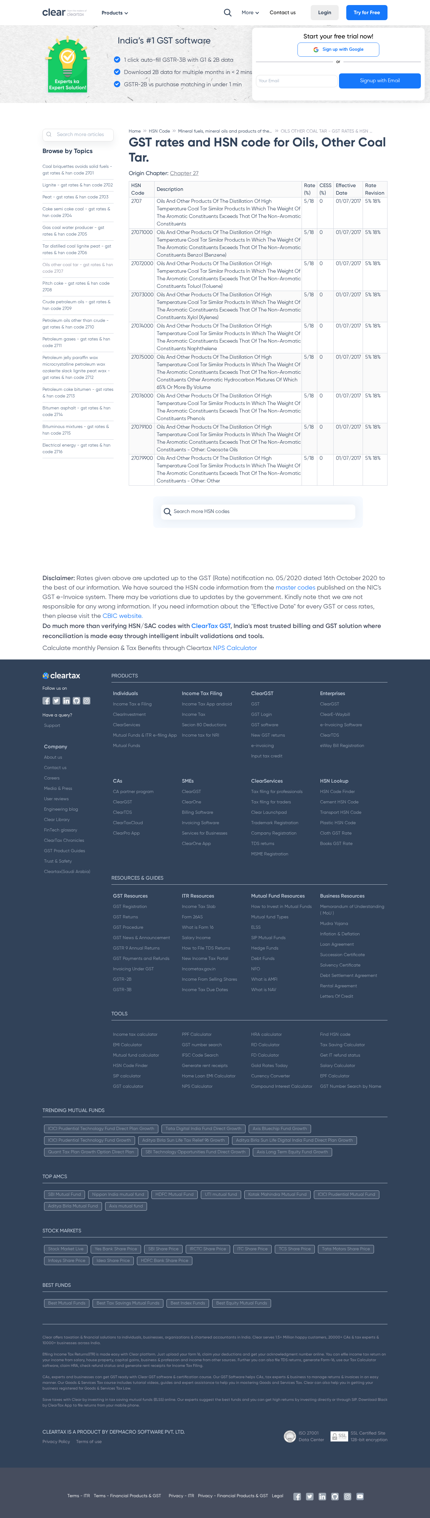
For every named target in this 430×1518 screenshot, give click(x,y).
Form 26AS (192, 917)
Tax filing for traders (271, 802)
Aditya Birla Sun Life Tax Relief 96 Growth (183, 1140)
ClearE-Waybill (335, 714)
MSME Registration (269, 854)
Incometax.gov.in (199, 969)
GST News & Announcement (141, 938)
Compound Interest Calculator (281, 1086)
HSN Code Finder (337, 792)
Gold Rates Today (269, 1066)
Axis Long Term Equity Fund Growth (292, 1152)
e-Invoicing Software (341, 725)
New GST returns (268, 735)
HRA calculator (266, 1034)
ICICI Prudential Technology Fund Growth (89, 1140)
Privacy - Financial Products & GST (233, 1496)
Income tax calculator (135, 1034)
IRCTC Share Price (208, 1249)
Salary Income (196, 938)
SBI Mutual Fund (64, 1194)
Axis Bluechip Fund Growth (280, 1129)
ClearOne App (196, 844)
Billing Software (197, 812)
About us (53, 757)
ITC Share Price (252, 1249)
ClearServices (126, 725)
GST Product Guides (64, 851)
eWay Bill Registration (342, 746)
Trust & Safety (58, 861)
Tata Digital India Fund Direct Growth (203, 1129)
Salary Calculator (337, 1066)
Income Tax (193, 714)
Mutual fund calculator (136, 1055)
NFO (255, 969)
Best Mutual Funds (66, 1303)
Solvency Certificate (340, 965)
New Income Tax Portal (205, 958)
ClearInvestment (129, 714)
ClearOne (191, 802)
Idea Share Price (113, 1260)
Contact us (55, 768)
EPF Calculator (334, 1076)
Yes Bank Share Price (116, 1249)
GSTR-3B (122, 990)
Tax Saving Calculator (342, 1045)
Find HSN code (335, 1034)
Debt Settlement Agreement (348, 975)
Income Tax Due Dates (205, 990)
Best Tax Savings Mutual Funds (128, 1303)
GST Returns (125, 917)
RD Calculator (265, 1045)
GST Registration (130, 907)
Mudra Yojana (334, 924)
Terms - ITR (78, 1496)
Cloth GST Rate (336, 833)
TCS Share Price (295, 1249)
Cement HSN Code (339, 802)
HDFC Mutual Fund (175, 1194)
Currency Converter (270, 1076)
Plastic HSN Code (338, 823)
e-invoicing (262, 746)
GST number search (202, 1045)
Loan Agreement (337, 944)
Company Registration (274, 833)
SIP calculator (127, 1076)
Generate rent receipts (205, 1066)
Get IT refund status (340, 1055)
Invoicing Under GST (133, 969)
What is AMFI (264, 979)
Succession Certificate (342, 955)
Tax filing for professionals (277, 792)
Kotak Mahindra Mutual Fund (277, 1194)
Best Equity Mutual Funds (241, 1303)
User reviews (56, 799)
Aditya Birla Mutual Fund (73, 1206)
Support (52, 725)
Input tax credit (266, 756)
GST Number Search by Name (350, 1086)
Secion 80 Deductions (204, 725)
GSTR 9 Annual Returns (136, 948)
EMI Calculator (127, 1045)
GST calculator (128, 1086)
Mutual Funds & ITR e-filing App (145, 735)
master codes (295, 588)
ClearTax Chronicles (64, 840)
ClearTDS (329, 735)
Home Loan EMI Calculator (208, 1076)
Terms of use (89, 1441)
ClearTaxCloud (128, 823)
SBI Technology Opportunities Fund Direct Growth (195, 1152)
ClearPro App (126, 833)
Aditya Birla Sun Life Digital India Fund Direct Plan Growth (294, 1140)
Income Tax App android (207, 704)
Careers (51, 778)
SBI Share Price (163, 1249)
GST (255, 704)
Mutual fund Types (269, 917)
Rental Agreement (338, 986)
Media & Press (58, 788)
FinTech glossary (60, 830)
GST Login (261, 714)
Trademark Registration (274, 823)
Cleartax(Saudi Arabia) (67, 872)
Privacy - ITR (181, 1496)
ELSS (256, 927)
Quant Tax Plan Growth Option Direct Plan (91, 1152)
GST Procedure (128, 927)
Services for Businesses (204, 833)
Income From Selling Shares (209, 979)
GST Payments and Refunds (141, 958)
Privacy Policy (56, 1441)
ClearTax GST (210, 626)
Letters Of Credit (336, 996)
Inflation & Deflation (340, 934)
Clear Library (57, 820)
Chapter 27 (184, 173)
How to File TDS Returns (206, 948)
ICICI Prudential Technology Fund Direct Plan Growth (101, 1129)
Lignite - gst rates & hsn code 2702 (77, 185)
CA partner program (133, 792)
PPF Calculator (197, 1034)
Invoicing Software (200, 823)
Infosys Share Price (66, 1260)
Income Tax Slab (199, 907)
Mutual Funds (126, 746)
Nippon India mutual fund (118, 1194)
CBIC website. (122, 616)
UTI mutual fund (221, 1194)
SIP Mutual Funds (268, 938)
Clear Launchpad (269, 812)
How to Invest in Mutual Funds (281, 907)
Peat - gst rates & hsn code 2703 (75, 197)
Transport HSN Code (340, 812)
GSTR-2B (122, 979)
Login (324, 12)
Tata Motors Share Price (346, 1249)
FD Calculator (265, 1055)
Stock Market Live (65, 1249)
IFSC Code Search (200, 1055)
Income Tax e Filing (132, 704)
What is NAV (263, 990)
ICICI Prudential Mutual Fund (346, 1194)
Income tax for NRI (200, 735)
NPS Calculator (235, 648)
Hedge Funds (264, 948)
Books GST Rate (336, 844)
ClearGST (329, 704)
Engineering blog (61, 809)
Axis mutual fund (126, 1206)
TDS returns (262, 844)
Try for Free (367, 12)
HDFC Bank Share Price (164, 1260)
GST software (264, 725)
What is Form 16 (197, 927)
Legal (277, 1496)
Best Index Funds (188, 1303)
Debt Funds (262, 958)
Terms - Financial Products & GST (127, 1496)
